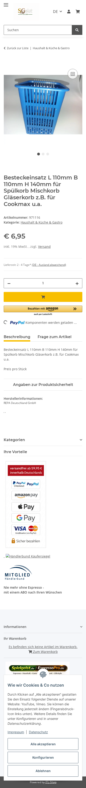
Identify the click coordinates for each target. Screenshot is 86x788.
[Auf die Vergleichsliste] (73, 74)
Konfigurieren (43, 757)
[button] (69, 11)
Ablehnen (43, 771)
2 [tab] (43, 154)
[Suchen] (77, 30)
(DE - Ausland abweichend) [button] (49, 265)
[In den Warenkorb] (7, 62)
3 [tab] (47, 154)
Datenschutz (38, 732)
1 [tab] (38, 154)
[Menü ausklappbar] (6, 3)
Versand (44, 246)
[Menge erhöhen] (77, 283)
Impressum (16, 732)
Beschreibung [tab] (17, 337)
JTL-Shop (50, 782)
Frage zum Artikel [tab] (55, 337)
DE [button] (55, 11)
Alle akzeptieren (43, 744)
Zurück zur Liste (17, 48)
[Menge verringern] (9, 283)
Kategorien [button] (14, 440)
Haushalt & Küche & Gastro (41, 222)
